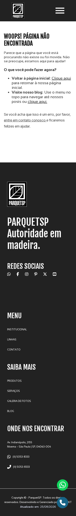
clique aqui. (37, 101)
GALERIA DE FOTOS (19, 401)
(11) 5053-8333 (21, 456)
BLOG (10, 411)
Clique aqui (61, 78)
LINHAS (11, 339)
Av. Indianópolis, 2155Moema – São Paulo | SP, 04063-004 (29, 444)
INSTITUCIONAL (17, 329)
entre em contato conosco (25, 120)
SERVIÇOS (13, 390)
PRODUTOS (14, 380)
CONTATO (13, 349)
